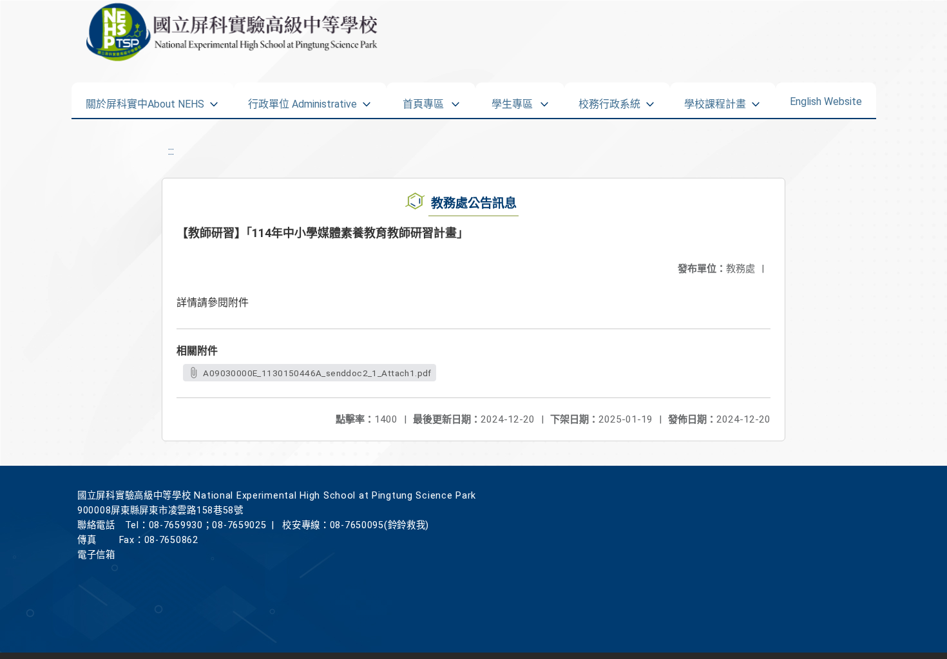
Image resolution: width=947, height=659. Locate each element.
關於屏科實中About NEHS (145, 100)
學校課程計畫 (715, 100)
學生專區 (512, 100)
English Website (826, 98)
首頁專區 (423, 100)
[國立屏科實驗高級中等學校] (210, 32)
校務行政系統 (609, 100)
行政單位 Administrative (302, 100)
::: (171, 151)
